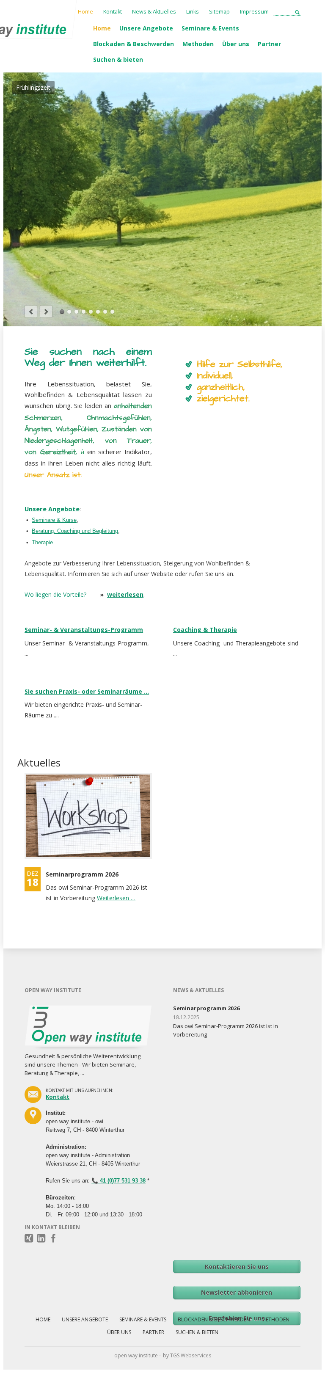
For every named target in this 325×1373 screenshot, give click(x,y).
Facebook (53, 1027)
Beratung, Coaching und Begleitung (75, 319)
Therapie (42, 331)
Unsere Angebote (146, 28)
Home (102, 28)
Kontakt (112, 11)
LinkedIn (41, 1027)
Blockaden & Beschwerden (133, 44)
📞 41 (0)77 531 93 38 (118, 969)
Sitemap (219, 11)
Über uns (235, 44)
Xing (29, 1027)
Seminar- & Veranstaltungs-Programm (84, 418)
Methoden (198, 44)
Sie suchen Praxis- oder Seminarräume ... (87, 480)
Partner (269, 44)
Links (192, 11)
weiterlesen (125, 383)
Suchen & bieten (118, 59)
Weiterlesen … (116, 686)
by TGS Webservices (187, 1143)
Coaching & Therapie (205, 418)
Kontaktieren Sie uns (237, 1055)
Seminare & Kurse (54, 308)
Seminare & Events (210, 28)
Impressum (254, 11)
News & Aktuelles (154, 11)
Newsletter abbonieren (236, 1081)
